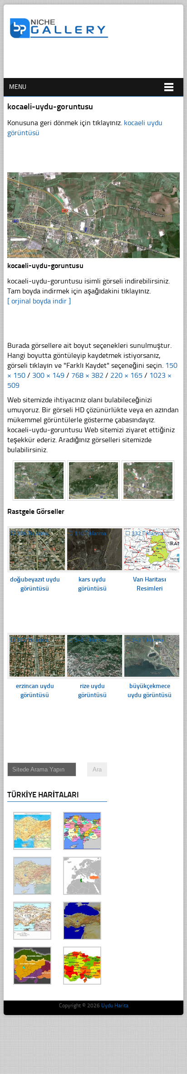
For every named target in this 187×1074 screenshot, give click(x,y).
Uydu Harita (114, 1005)
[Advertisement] (98, 62)
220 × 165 (126, 375)
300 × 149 (48, 375)
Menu (17, 87)
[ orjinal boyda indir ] (39, 301)
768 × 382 (87, 375)
